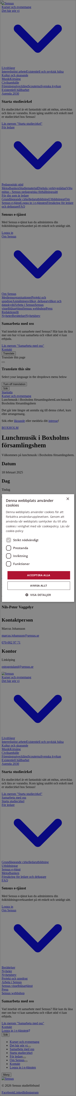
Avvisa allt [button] (38, 585)
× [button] (67, 498)
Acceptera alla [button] (38, 575)
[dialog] (38, 548)
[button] (38, 595)
